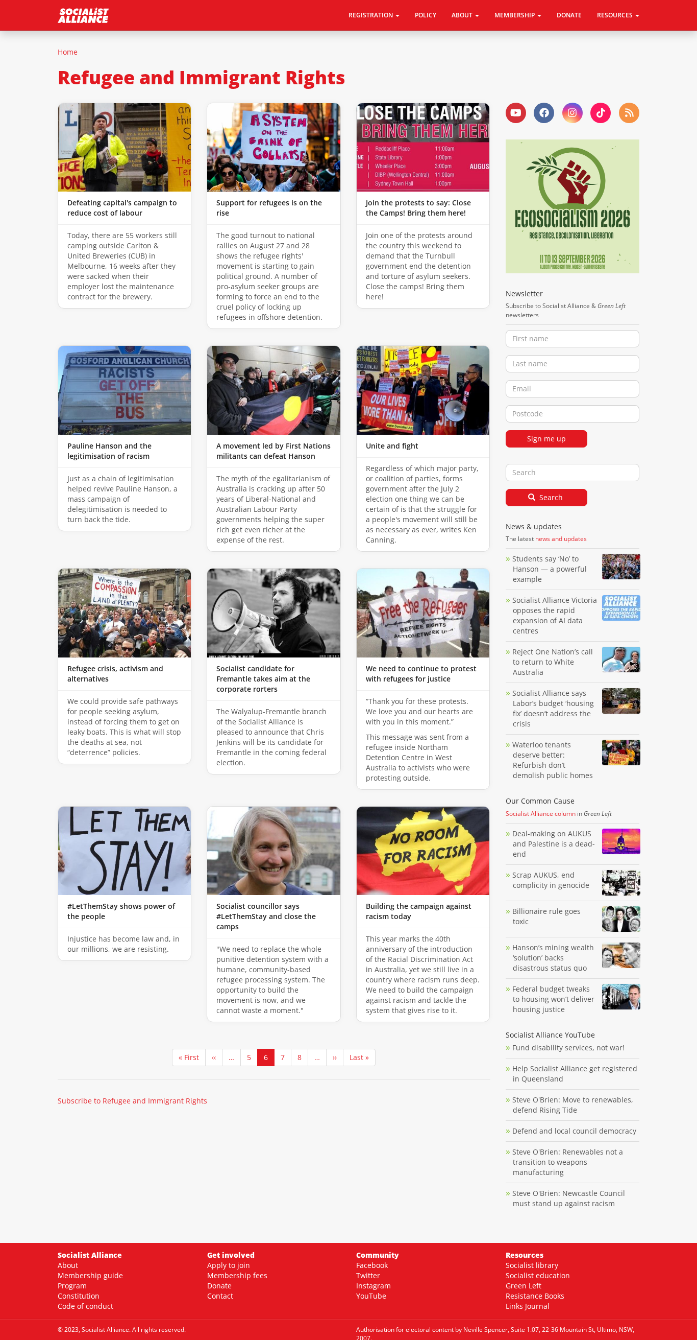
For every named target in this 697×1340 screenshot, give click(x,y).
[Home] (87, 15)
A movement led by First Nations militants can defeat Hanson (273, 451)
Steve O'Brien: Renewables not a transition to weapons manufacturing (567, 1162)
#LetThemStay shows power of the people (121, 911)
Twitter (368, 1275)
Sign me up (546, 438)
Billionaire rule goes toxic (546, 916)
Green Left (523, 1285)
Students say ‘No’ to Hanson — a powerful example (549, 569)
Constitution (78, 1296)
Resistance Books (535, 1296)
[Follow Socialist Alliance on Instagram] (572, 113)
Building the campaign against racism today (418, 911)
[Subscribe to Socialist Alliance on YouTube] (516, 113)
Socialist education (538, 1275)
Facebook (372, 1265)
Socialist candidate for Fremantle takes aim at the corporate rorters (263, 679)
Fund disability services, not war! (568, 1047)
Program (72, 1285)
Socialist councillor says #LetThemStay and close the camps (266, 916)
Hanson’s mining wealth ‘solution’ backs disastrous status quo (553, 958)
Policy (425, 15)
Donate (569, 15)
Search (550, 497)
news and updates (561, 538)
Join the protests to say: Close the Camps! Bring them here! (418, 208)
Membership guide (90, 1275)
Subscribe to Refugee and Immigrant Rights (132, 1101)
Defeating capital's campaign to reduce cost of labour (122, 208)
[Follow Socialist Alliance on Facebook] (544, 113)
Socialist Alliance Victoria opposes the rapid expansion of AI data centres (554, 615)
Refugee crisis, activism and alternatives (115, 674)
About (68, 1265)
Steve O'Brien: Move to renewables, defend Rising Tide (572, 1105)
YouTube (371, 1296)
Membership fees (237, 1275)
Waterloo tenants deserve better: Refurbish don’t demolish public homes (553, 760)
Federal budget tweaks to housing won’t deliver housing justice (553, 999)
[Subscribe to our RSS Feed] (629, 113)
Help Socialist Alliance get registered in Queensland (574, 1074)
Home (68, 52)
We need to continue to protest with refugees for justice (421, 674)
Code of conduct (85, 1306)
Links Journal (528, 1306)
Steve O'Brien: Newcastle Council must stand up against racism (568, 1198)
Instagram (373, 1285)
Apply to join (228, 1265)
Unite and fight (392, 446)
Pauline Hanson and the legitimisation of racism (109, 451)
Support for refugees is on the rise (269, 208)
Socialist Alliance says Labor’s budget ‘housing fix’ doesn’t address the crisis (553, 708)
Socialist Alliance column (541, 813)
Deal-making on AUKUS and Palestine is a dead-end (553, 844)
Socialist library (532, 1265)
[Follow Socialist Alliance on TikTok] (600, 113)
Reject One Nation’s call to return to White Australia (552, 662)
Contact (220, 1296)
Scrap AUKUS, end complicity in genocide (550, 880)
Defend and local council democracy (574, 1131)
